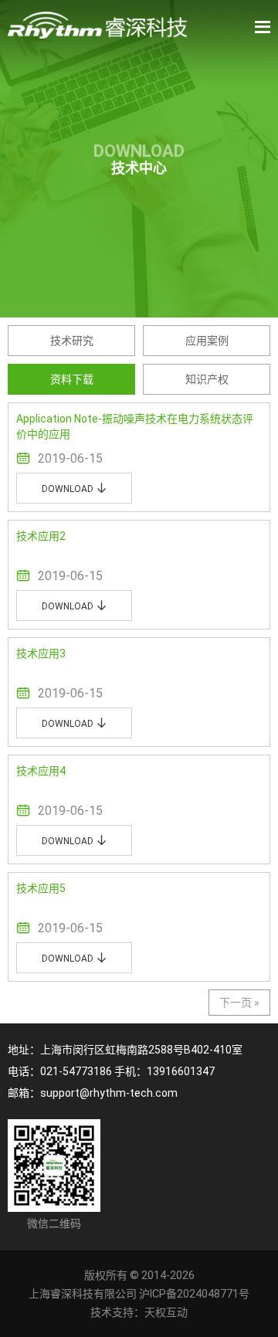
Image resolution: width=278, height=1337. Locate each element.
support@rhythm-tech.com (109, 1093)
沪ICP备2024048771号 (194, 1294)
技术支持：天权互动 (139, 1312)
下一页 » (239, 1002)
